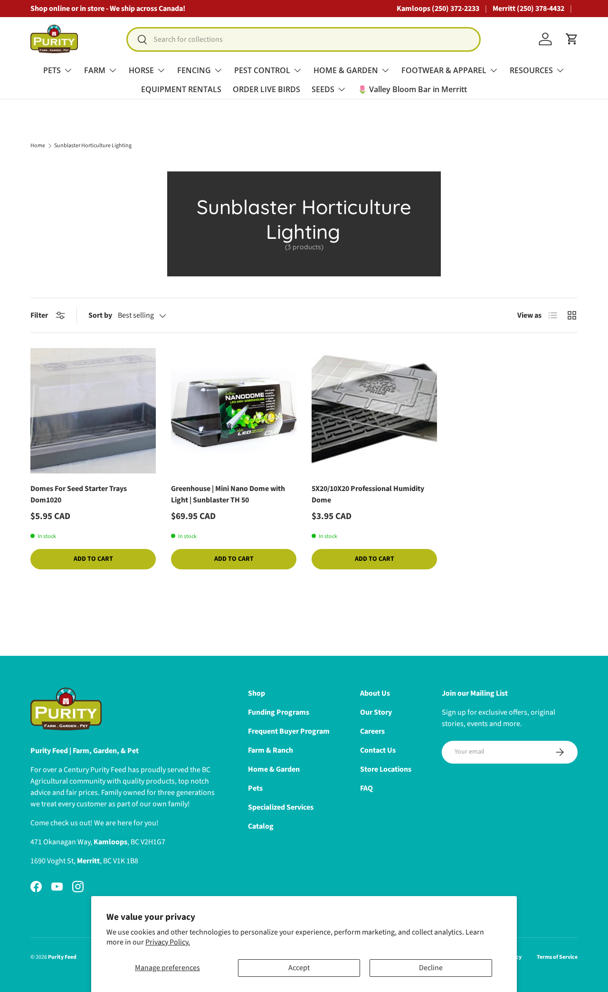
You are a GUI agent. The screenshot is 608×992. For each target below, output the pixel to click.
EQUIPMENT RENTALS (181, 89)
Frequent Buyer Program (289, 731)
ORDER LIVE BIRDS (266, 89)
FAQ (366, 788)
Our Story (376, 712)
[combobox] (303, 39)
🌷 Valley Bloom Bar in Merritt (412, 89)
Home (37, 146)
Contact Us (378, 750)
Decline (431, 968)
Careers (372, 731)
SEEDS (323, 89)
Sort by (100, 315)
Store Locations (385, 769)
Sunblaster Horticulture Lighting (93, 146)
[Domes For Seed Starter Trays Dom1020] (93, 410)
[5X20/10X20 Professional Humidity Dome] (374, 410)
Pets (255, 788)
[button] (571, 38)
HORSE (141, 70)
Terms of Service (557, 957)
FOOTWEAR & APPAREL (443, 70)
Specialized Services (281, 807)
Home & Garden (274, 769)
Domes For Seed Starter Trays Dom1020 (78, 494)
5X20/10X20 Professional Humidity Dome (368, 494)
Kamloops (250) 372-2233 (438, 8)
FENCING (194, 70)
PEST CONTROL (262, 70)
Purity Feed (62, 957)
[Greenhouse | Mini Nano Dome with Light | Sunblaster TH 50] (233, 410)
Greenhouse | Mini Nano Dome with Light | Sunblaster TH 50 (228, 494)
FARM (94, 70)
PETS (52, 70)
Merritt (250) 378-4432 (528, 8)
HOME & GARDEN (346, 70)
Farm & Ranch (270, 750)
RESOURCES (531, 70)
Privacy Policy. (167, 942)
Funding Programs (278, 712)
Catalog (261, 826)
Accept (299, 968)
